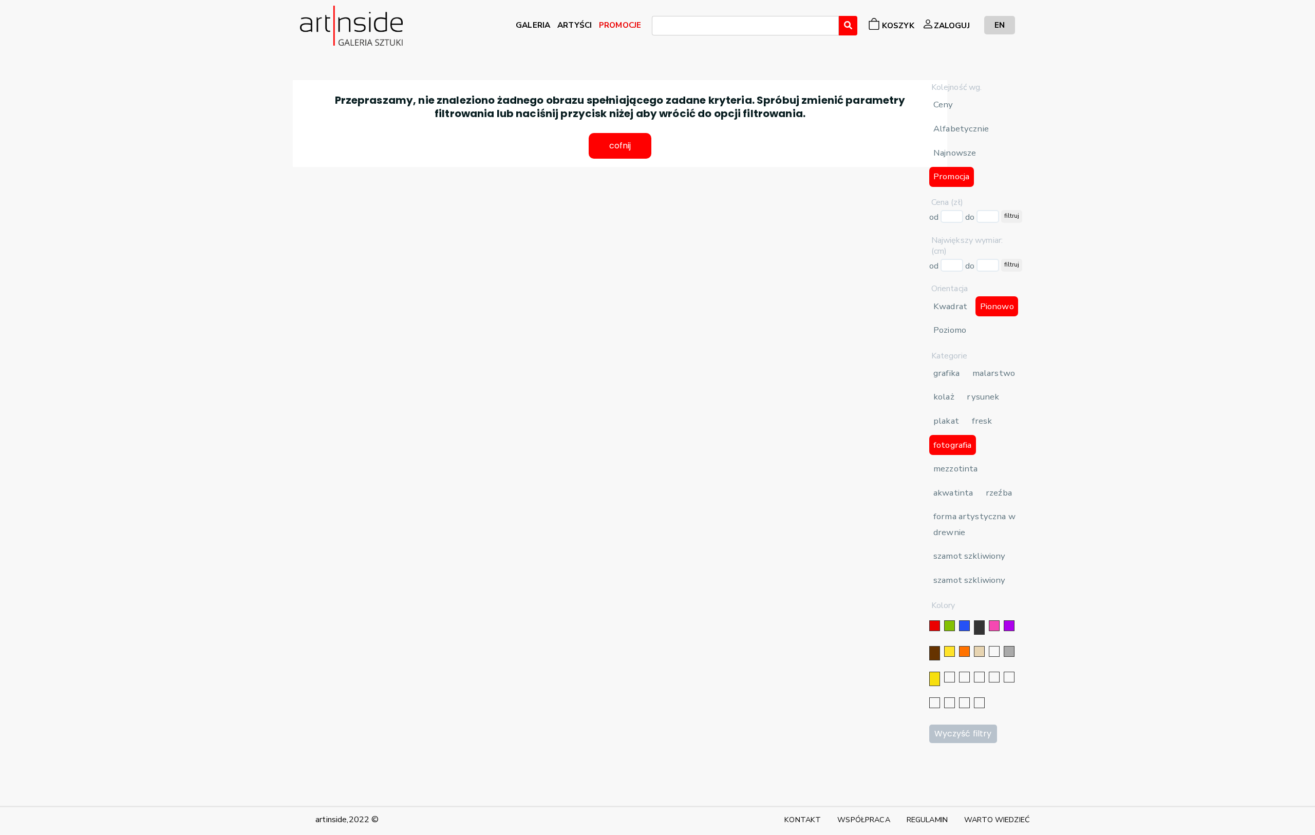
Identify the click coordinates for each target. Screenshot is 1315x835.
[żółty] (949, 651)
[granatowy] (994, 677)
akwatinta (953, 493)
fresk (982, 421)
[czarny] (979, 627)
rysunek (983, 397)
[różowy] (994, 626)
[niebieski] (964, 626)
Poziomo (949, 330)
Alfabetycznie (961, 129)
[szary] (1009, 651)
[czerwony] (935, 626)
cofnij (620, 145)
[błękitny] (1009, 677)
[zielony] (949, 626)
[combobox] (745, 25)
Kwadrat (950, 306)
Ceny (943, 104)
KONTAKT (802, 819)
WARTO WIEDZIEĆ (997, 819)
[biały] (994, 651)
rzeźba (999, 493)
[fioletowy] (1009, 626)
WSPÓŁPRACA (863, 819)
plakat (946, 421)
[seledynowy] (979, 703)
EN (999, 25)
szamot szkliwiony (969, 556)
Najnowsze (954, 153)
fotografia (952, 445)
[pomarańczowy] (964, 651)
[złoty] (935, 679)
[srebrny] (949, 677)
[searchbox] (658, 27)
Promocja (951, 176)
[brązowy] (935, 653)
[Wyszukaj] (848, 25)
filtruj (1011, 216)
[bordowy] (964, 703)
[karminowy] (935, 703)
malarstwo (993, 373)
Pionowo (997, 306)
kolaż (943, 397)
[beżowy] (979, 651)
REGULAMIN (927, 819)
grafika (946, 373)
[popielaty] (949, 703)
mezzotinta (955, 469)
